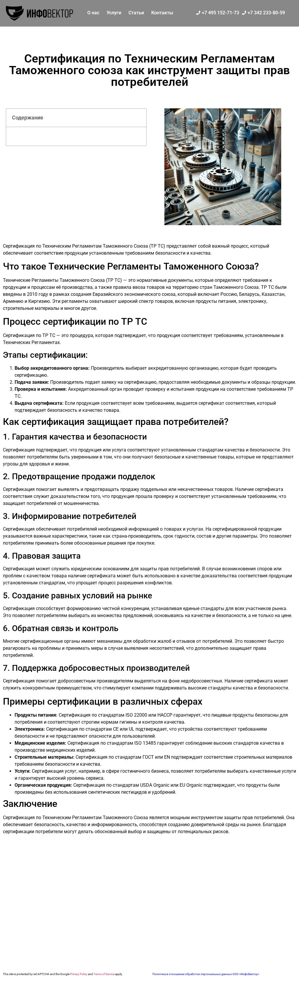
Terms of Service (103, 974)
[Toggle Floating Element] (276, 968)
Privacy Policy (78, 974)
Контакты (162, 12)
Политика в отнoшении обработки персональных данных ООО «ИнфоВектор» (205, 974)
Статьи (136, 12)
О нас (93, 12)
